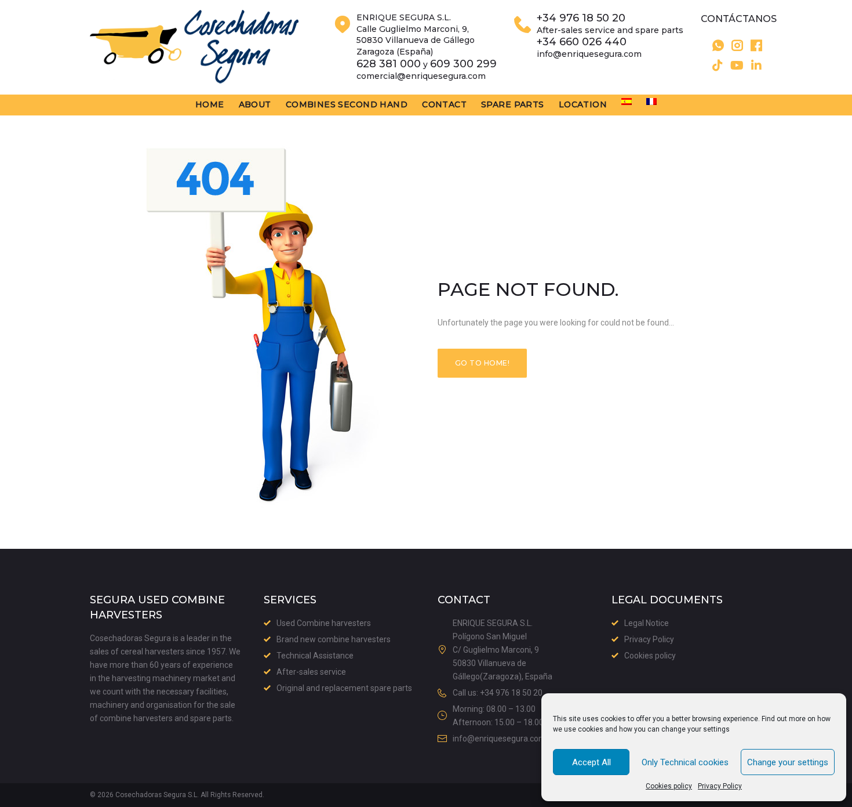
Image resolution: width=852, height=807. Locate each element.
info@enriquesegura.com (589, 54)
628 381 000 (388, 64)
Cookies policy (669, 786)
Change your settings (787, 762)
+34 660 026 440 (582, 42)
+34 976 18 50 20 (581, 18)
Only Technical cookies (685, 762)
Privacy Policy (720, 786)
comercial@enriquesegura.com (421, 76)
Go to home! (482, 363)
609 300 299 (463, 64)
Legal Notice (646, 623)
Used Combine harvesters (323, 623)
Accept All (591, 762)
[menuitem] (626, 101)
